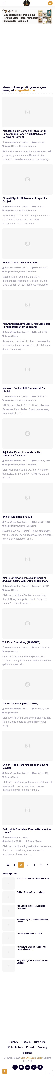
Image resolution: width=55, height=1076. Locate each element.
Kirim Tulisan (15, 1047)
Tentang (42, 1047)
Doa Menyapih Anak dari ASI (29, 933)
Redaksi (26, 1042)
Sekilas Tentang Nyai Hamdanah (31, 892)
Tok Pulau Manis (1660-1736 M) (20, 703)
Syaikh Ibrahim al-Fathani (17, 516)
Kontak (30, 1047)
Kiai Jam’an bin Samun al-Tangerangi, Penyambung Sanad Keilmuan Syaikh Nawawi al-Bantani (24, 134)
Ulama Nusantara (27, 146)
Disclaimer (40, 1042)
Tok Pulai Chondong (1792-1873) (21, 642)
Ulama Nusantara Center (32, 1058)
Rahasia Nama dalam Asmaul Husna (33, 878)
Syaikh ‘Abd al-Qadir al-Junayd (20, 262)
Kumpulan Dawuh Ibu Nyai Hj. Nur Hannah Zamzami (31, 948)
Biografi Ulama (25, 90)
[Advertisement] (27, 54)
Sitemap (27, 1053)
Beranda (14, 1042)
